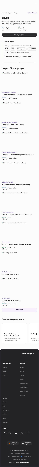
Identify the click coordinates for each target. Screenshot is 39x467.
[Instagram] (22, 433)
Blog (4, 406)
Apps (4, 418)
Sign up (5, 367)
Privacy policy (25, 453)
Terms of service (15, 453)
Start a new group (27, 353)
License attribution (17, 459)
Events (22, 371)
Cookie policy (27, 456)
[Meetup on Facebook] (5, 433)
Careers (5, 414)
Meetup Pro (6, 410)
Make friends (24, 391)
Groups (22, 367)
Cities (21, 379)
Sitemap (22, 395)
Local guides (23, 387)
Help (4, 375)
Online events (24, 383)
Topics (10, 13)
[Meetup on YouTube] (16, 433)
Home (4, 13)
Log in (4, 371)
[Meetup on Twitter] (10, 433)
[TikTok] (28, 433)
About (4, 402)
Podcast (5, 422)
